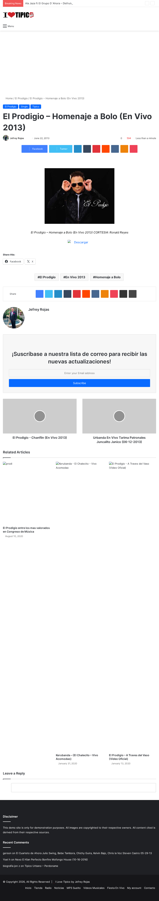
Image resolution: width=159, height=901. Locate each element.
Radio (48, 887)
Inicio (28, 887)
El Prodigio (21, 98)
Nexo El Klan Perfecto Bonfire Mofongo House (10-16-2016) (51, 859)
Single (24, 106)
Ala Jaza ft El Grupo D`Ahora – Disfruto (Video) (53, 3)
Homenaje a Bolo (108, 277)
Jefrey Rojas (17, 138)
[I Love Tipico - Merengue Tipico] (18, 14)
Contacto (149, 887)
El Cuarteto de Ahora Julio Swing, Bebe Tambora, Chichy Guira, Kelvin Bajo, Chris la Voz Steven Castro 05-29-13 (84, 853)
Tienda (38, 887)
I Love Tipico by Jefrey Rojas (72, 881)
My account (134, 887)
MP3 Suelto (74, 887)
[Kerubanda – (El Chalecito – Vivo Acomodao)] (79, 606)
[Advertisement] (79, 62)
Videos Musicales (94, 887)
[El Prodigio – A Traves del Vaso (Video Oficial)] (132, 606)
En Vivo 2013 (75, 277)
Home (9, 98)
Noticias (59, 887)
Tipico (35, 106)
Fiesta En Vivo (115, 887)
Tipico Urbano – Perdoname (41, 865)
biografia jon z (11, 865)
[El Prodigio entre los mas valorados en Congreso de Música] (26, 493)
